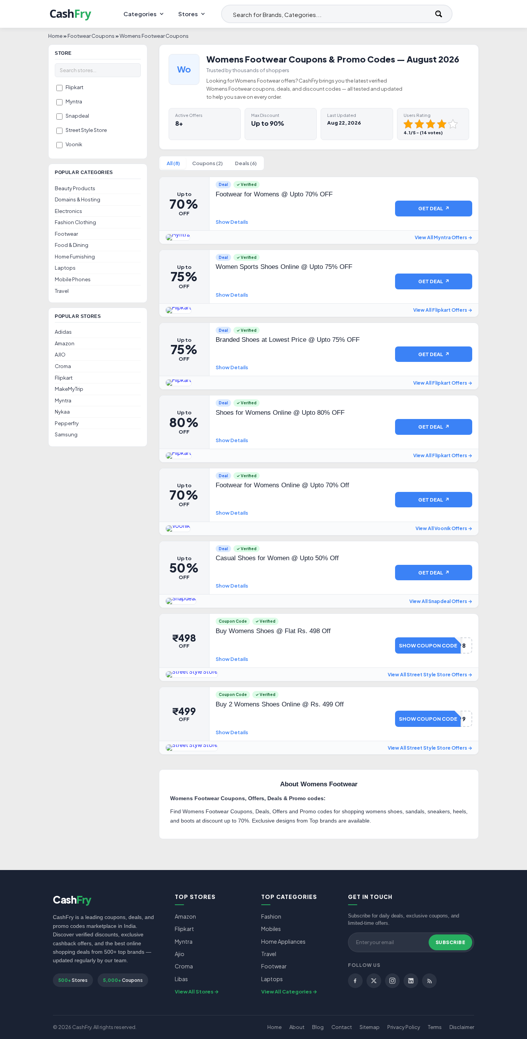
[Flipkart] (179, 310)
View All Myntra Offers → (443, 237)
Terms (435, 1027)
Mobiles (271, 928)
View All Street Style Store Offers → (430, 674)
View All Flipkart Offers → (442, 310)
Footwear (66, 234)
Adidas (63, 332)
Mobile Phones (73, 279)
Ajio (179, 953)
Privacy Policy (403, 1027)
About (296, 1027)
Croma (63, 366)
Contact (341, 1027)
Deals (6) (246, 163)
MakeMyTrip (69, 389)
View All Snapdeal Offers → (440, 601)
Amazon (64, 343)
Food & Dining (71, 245)
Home (274, 1027)
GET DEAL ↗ (433, 208)
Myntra (74, 101)
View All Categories (286, 991)
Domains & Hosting (77, 199)
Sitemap (370, 1027)
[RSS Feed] (429, 980)
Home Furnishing (75, 256)
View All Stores (194, 991)
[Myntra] (178, 237)
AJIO (60, 354)
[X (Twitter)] (374, 980)
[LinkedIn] (411, 980)
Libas (181, 978)
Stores (188, 13)
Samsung (66, 434)
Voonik (74, 144)
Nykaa (62, 412)
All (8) (173, 163)
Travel (62, 291)
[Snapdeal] (181, 601)
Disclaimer (461, 1027)
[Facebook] (355, 980)
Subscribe (451, 942)
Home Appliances (283, 941)
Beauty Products (75, 188)
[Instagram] (392, 980)
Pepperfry (67, 423)
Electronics (68, 211)
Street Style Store (86, 130)
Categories (140, 13)
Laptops (65, 268)
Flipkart (74, 87)
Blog (318, 1027)
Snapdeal (77, 116)
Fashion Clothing (75, 222)
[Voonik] (178, 528)
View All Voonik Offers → (444, 528)
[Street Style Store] (192, 674)
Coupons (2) (207, 163)
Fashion (271, 916)
